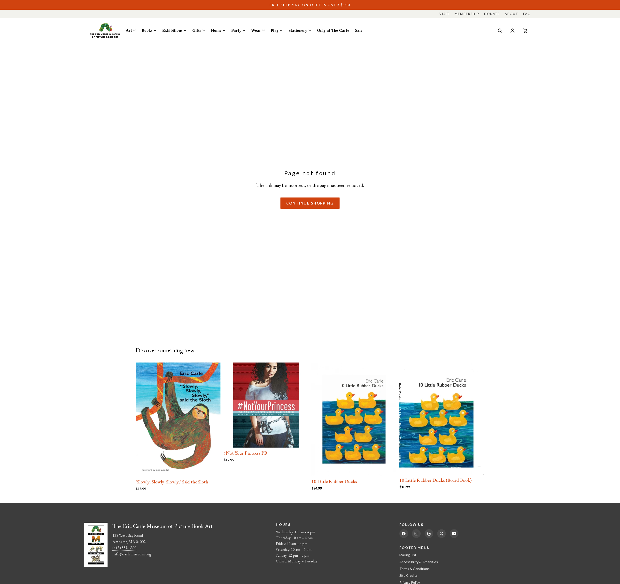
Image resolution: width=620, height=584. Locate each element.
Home (216, 30)
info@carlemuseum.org (131, 554)
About (511, 14)
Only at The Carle (333, 30)
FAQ (527, 14)
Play (275, 30)
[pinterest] (429, 533)
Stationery (297, 30)
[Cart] (525, 30)
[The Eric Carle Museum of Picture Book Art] (105, 30)
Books (147, 30)
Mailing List (407, 555)
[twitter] (441, 533)
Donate (492, 14)
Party (236, 30)
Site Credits (408, 575)
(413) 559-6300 (124, 547)
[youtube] (454, 533)
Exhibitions (172, 30)
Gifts (196, 30)
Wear (256, 30)
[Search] (500, 30)
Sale (359, 30)
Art (129, 30)
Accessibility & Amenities (418, 562)
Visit (444, 14)
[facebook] (403, 533)
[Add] (213, 469)
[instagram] (416, 533)
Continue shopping (310, 203)
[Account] (512, 30)
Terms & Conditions (414, 569)
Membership (467, 14)
